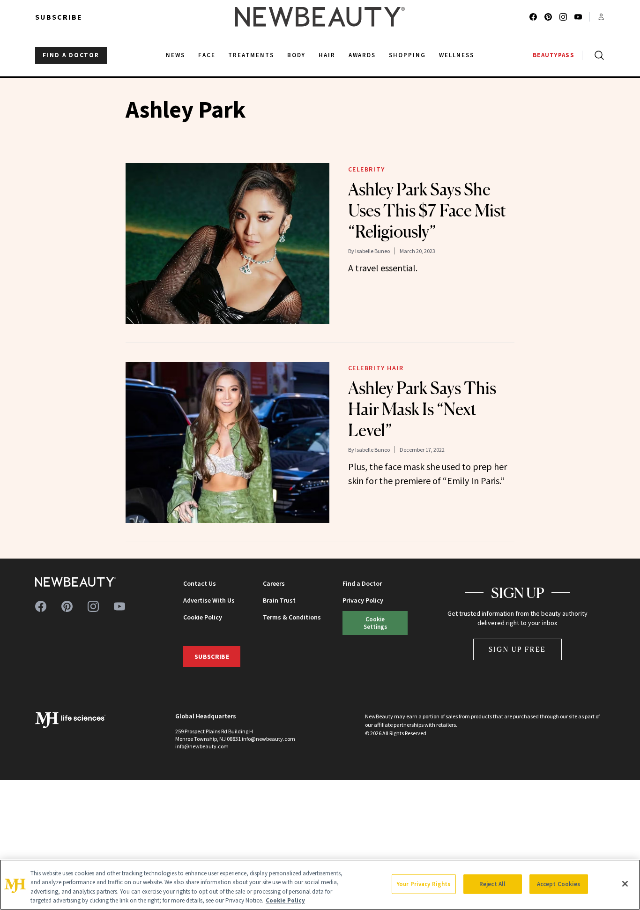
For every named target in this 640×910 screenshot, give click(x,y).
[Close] (625, 883)
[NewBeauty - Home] (320, 17)
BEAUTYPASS (553, 55)
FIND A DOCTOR (71, 55)
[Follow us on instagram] (563, 17)
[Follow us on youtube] (578, 17)
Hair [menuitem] (327, 55)
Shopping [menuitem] (407, 55)
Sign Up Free (518, 649)
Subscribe (58, 17)
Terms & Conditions (292, 617)
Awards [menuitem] (362, 55)
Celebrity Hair (376, 368)
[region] (320, 884)
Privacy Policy (362, 600)
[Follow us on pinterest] (548, 17)
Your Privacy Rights (423, 884)
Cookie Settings (375, 622)
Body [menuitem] (296, 55)
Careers (274, 583)
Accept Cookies (558, 884)
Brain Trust (279, 600)
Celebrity (366, 169)
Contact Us (199, 583)
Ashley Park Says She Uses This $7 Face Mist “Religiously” (427, 210)
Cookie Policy (202, 617)
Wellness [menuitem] (456, 55)
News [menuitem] (175, 55)
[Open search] (597, 55)
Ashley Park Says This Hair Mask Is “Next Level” (422, 409)
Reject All (492, 884)
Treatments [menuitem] (251, 55)
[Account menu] (601, 17)
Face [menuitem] (207, 55)
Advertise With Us (209, 600)
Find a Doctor (362, 583)
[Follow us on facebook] (533, 17)
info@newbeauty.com (202, 746)
